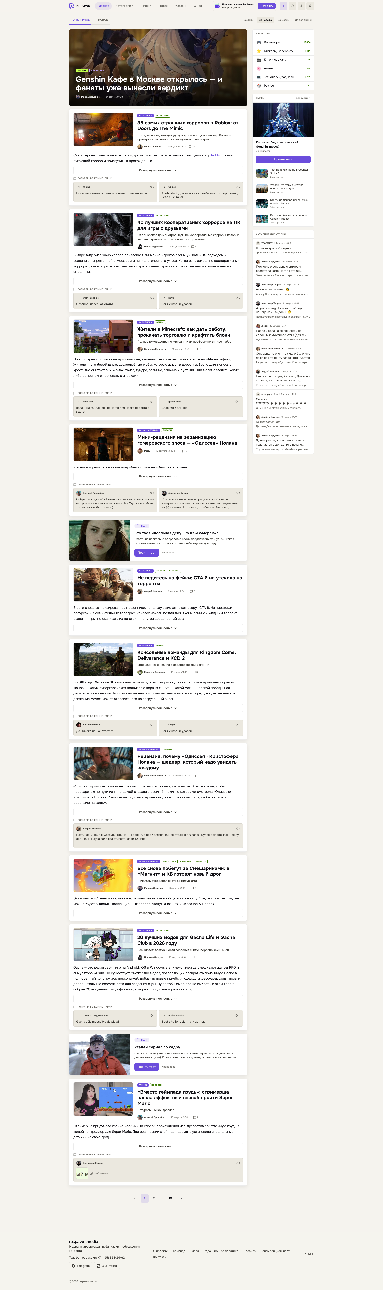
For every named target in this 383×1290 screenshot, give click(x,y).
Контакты (159, 1257)
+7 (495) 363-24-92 (111, 1258)
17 (200, 349)
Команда (179, 1251)
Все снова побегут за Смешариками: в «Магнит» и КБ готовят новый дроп (183, 871)
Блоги (194, 1251)
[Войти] (310, 6)
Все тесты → (303, 98)
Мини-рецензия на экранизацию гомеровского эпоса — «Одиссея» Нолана (187, 440)
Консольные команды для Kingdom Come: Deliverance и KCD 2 (186, 655)
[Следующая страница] (181, 1198)
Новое (103, 19)
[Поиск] (292, 6)
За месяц (283, 20)
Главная (103, 6)
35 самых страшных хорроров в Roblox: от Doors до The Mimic (187, 126)
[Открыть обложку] (103, 129)
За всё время (303, 20)
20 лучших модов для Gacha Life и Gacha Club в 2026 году (186, 940)
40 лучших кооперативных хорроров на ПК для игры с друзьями (188, 225)
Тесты (164, 6)
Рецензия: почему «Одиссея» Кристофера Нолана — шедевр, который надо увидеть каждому (188, 762)
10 (170, 1198)
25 (193, 146)
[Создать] (283, 6)
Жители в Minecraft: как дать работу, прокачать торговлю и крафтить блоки (183, 332)
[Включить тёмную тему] (301, 6)
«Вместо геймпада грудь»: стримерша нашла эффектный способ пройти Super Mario (185, 1097)
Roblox (216, 155)
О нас (198, 6)
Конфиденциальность (276, 1251)
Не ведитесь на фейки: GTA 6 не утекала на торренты (189, 581)
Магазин (181, 6)
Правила (249, 1251)
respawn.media (83, 1241)
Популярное (80, 19)
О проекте (160, 1251)
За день (248, 20)
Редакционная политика (221, 1251)
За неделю (265, 20)
